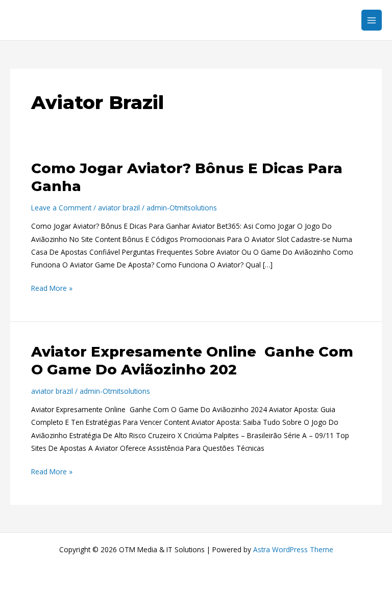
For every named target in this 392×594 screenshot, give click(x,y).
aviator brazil (119, 207)
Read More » (51, 287)
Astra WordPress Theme (293, 549)
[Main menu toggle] (371, 20)
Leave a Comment (61, 207)
